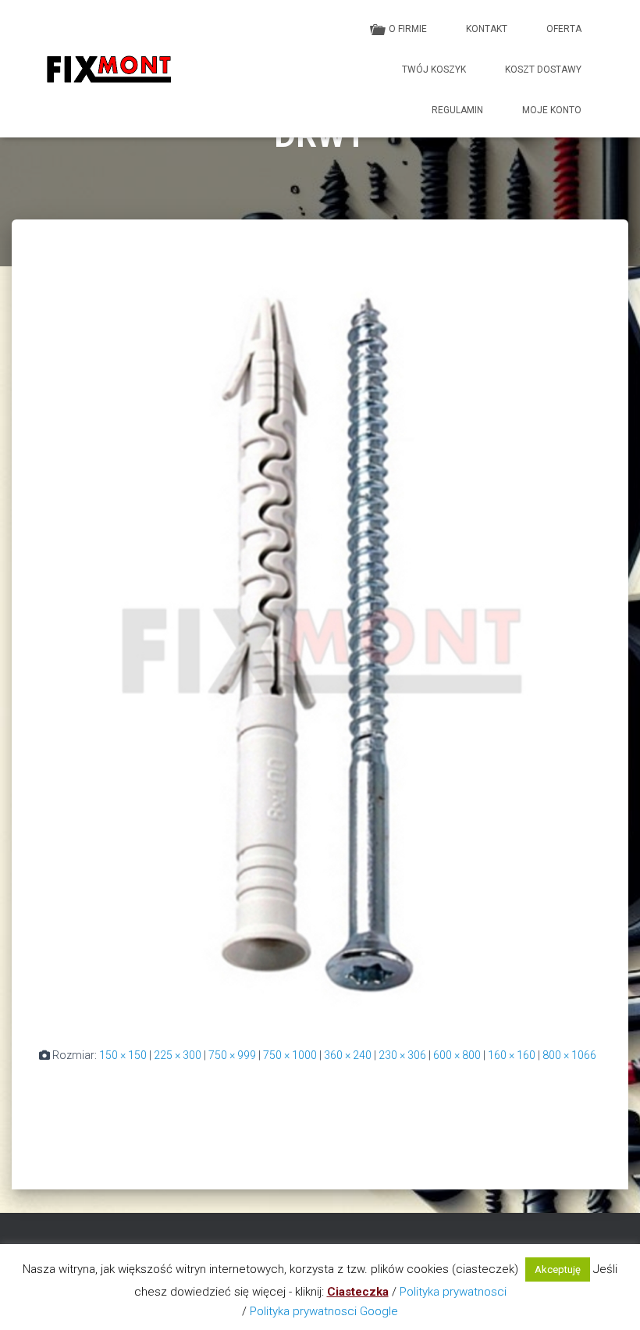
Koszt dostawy (543, 69)
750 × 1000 (290, 1055)
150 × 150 (123, 1055)
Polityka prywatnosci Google (324, 1311)
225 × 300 (177, 1055)
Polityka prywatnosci (453, 1292)
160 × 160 (511, 1055)
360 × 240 (348, 1055)
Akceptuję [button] (558, 1269)
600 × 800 (457, 1055)
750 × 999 (232, 1055)
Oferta (563, 28)
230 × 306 (402, 1055)
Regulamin (457, 110)
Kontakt (486, 28)
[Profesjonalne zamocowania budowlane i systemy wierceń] (108, 68)
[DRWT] (320, 647)
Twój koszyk (434, 69)
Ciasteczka (358, 1292)
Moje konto (551, 110)
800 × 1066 (569, 1055)
